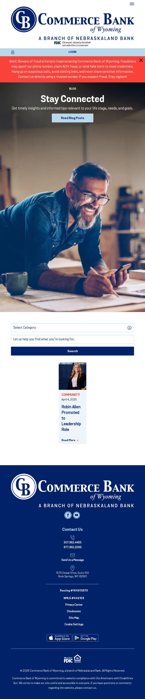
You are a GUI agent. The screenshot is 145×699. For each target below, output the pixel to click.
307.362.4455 (73, 542)
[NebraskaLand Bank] (72, 490)
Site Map (74, 618)
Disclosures (74, 611)
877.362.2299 (73, 547)
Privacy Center (74, 604)
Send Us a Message (72, 560)
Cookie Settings (74, 624)
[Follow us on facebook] (68, 515)
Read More (68, 440)
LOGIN (72, 52)
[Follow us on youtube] (76, 515)
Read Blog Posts (72, 118)
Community (71, 395)
